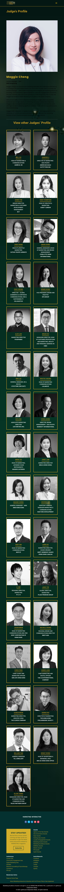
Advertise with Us (31, 881)
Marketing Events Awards (40, 842)
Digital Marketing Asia (12, 862)
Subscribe (18, 848)
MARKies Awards (38, 846)
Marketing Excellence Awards (41, 844)
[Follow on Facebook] (26, 822)
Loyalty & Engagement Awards (41, 840)
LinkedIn (35, 862)
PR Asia (8, 870)
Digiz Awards (37, 836)
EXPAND (8, 864)
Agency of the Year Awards (40, 832)
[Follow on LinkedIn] (32, 822)
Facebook (36, 858)
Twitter (35, 864)
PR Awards (36, 850)
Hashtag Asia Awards (39, 838)
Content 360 (9, 858)
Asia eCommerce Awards (40, 834)
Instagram (36, 860)
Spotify (35, 868)
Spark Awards (37, 852)
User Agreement (49, 881)
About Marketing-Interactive (17, 881)
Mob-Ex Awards (37, 848)
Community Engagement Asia (14, 860)
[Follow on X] (29, 822)
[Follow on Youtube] (35, 822)
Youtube (35, 866)
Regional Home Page (12, 878)
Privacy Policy (40, 881)
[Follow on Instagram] (38, 822)
